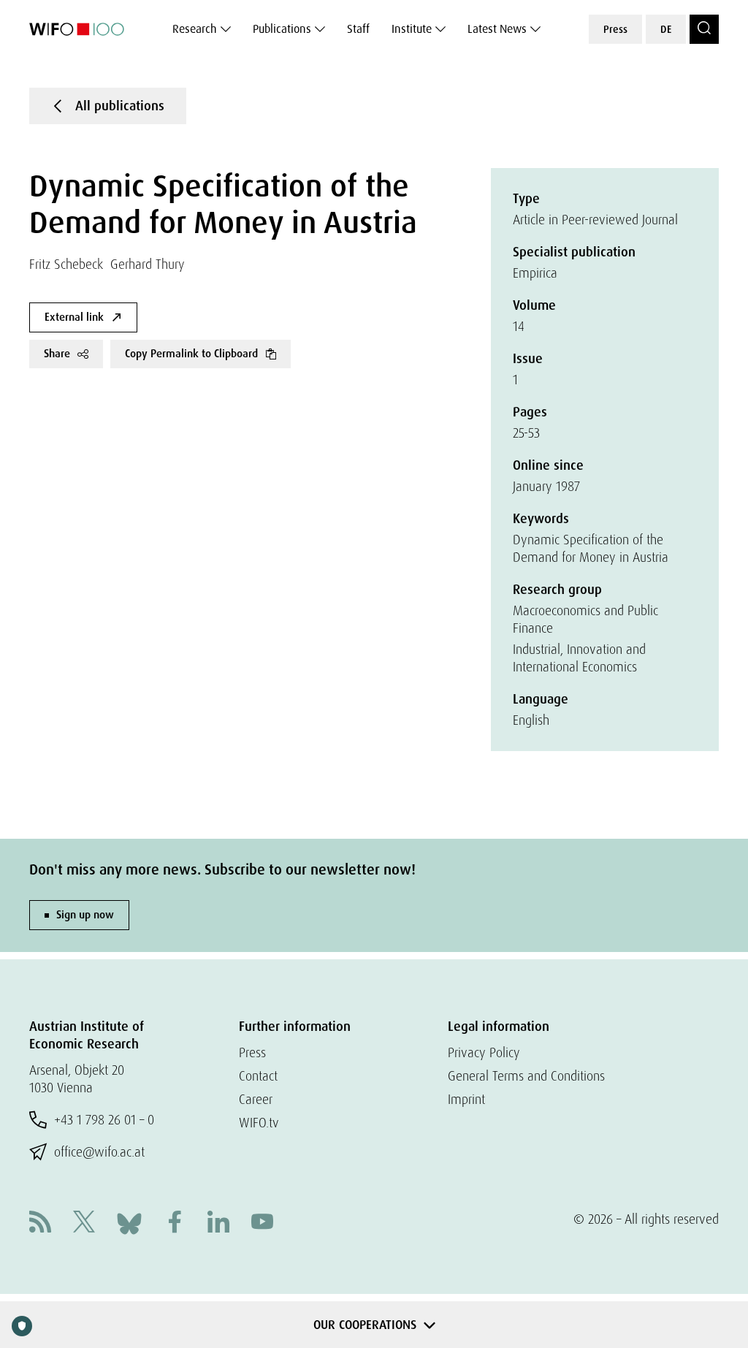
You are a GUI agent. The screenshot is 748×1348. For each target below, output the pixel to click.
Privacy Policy (484, 1052)
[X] (84, 1223)
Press (615, 29)
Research (194, 29)
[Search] (704, 29)
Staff (358, 29)
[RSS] (40, 1223)
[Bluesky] (129, 1222)
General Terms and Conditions (526, 1075)
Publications (282, 29)
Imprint (466, 1099)
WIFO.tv (259, 1122)
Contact (258, 1075)
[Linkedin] (218, 1223)
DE (665, 29)
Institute (412, 29)
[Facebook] (175, 1223)
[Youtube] (262, 1223)
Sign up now (85, 914)
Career (255, 1099)
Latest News (497, 29)
